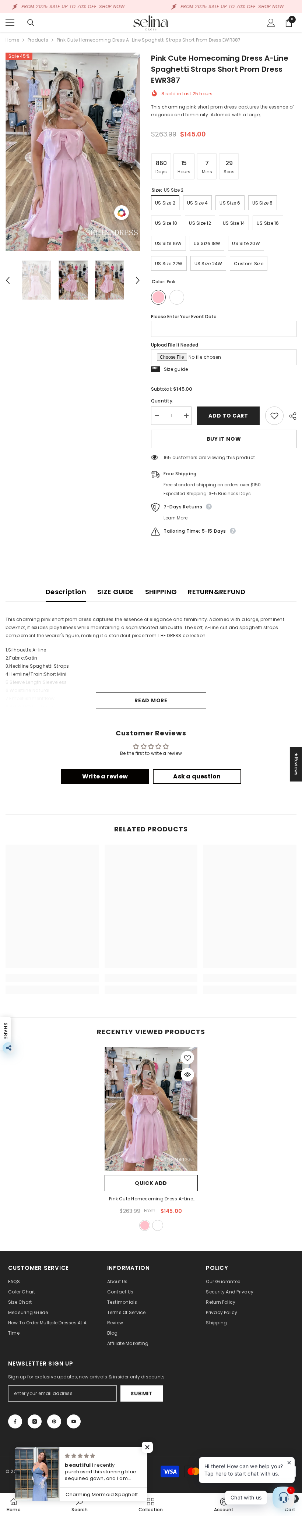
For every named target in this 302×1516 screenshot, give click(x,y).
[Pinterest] (54, 1421)
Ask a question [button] (197, 776)
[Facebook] (15, 1421)
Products (38, 40)
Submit (141, 1393)
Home (12, 40)
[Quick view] (187, 1074)
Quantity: (162, 401)
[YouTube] (74, 1421)
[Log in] (271, 23)
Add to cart (228, 415)
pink (144, 1225)
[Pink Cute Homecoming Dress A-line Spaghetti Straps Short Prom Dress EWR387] (151, 1109)
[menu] (10, 22)
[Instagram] (35, 1421)
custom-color (157, 1225)
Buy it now (224, 439)
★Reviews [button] (296, 764)
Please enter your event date (184, 316)
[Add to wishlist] (274, 415)
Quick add (151, 1183)
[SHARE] (290, 416)
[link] (52, 978)
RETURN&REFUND (216, 591)
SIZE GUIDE (115, 591)
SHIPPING (161, 591)
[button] (7, 280)
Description (66, 591)
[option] (73, 152)
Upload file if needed (174, 345)
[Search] (31, 22)
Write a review (105, 776)
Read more (150, 700)
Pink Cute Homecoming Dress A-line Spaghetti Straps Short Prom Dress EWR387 (151, 1199)
